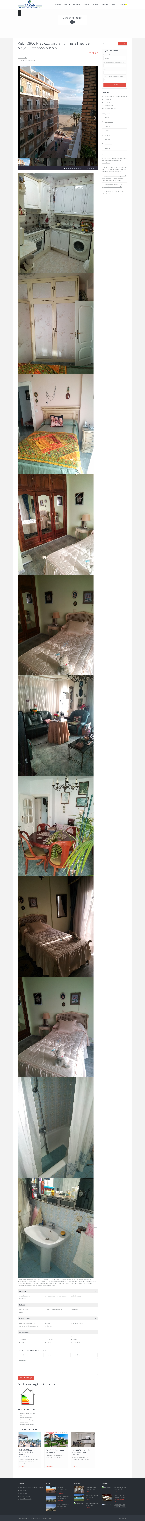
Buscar (122, 43)
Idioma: (122, 4)
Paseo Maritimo (29, 60)
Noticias (95, 4)
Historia (86, 4)
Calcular (115, 85)
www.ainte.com (123, 1518)
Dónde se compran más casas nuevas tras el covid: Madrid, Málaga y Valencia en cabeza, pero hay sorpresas (114, 169)
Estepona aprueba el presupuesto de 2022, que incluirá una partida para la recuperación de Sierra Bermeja (114, 178)
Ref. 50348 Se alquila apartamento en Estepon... (81, 1452)
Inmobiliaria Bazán (110, 108)
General (107, 131)
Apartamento (22, 58)
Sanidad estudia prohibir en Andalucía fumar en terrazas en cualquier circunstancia (114, 161)
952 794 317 (108, 99)
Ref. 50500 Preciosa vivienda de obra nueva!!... (27, 1452)
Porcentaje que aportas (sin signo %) (114, 62)
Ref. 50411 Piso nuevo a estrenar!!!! (55, 1451)
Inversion (107, 139)
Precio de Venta (108, 54)
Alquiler (107, 117)
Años (105, 69)
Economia (107, 126)
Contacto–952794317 (109, 4)
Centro (21, 60)
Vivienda (107, 148)
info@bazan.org (109, 105)
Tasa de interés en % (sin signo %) (113, 76)
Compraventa (109, 122)
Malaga (79, 1296)
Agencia (67, 4)
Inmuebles (57, 4)
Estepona (76, 4)
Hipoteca (107, 135)
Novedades (108, 144)
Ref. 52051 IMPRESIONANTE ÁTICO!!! (62, 1489)
